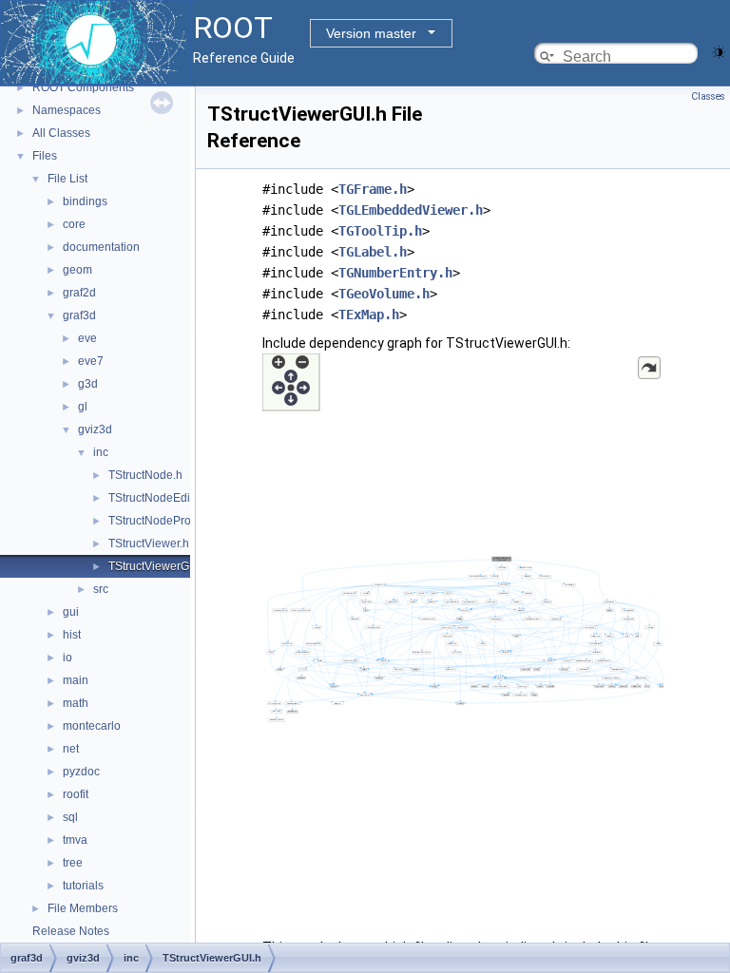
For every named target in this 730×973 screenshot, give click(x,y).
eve (87, 338)
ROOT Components (83, 87)
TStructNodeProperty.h (166, 520)
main (75, 680)
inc (100, 452)
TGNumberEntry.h (395, 272)
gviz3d (95, 429)
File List (67, 178)
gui (71, 612)
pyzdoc (81, 771)
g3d (88, 384)
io (67, 657)
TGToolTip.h (380, 230)
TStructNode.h (145, 475)
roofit (75, 794)
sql (70, 817)
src (100, 589)
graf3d (79, 315)
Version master (371, 33)
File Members (83, 908)
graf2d (79, 292)
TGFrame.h (372, 189)
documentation (101, 247)
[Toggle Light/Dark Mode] (718, 51)
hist (72, 634)
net (71, 748)
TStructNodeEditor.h (160, 498)
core (74, 224)
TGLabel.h (372, 251)
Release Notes (70, 931)
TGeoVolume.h (384, 293)
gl (82, 406)
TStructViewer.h (148, 543)
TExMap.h (368, 314)
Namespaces (66, 110)
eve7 (91, 361)
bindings (85, 201)
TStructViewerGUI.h (159, 566)
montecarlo (92, 726)
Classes (708, 96)
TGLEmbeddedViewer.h (410, 210)
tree (73, 862)
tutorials (83, 885)
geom (77, 270)
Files (44, 155)
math (75, 703)
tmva (75, 840)
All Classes (61, 133)
